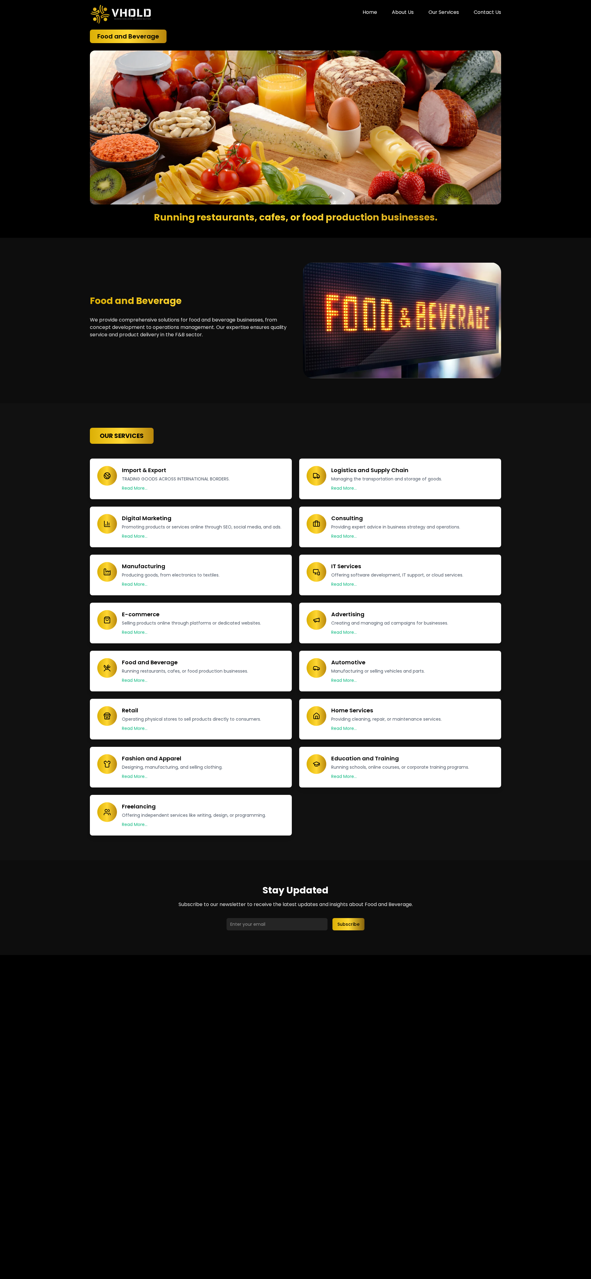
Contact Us (487, 12)
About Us (403, 12)
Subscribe (348, 924)
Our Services (443, 12)
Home (370, 12)
